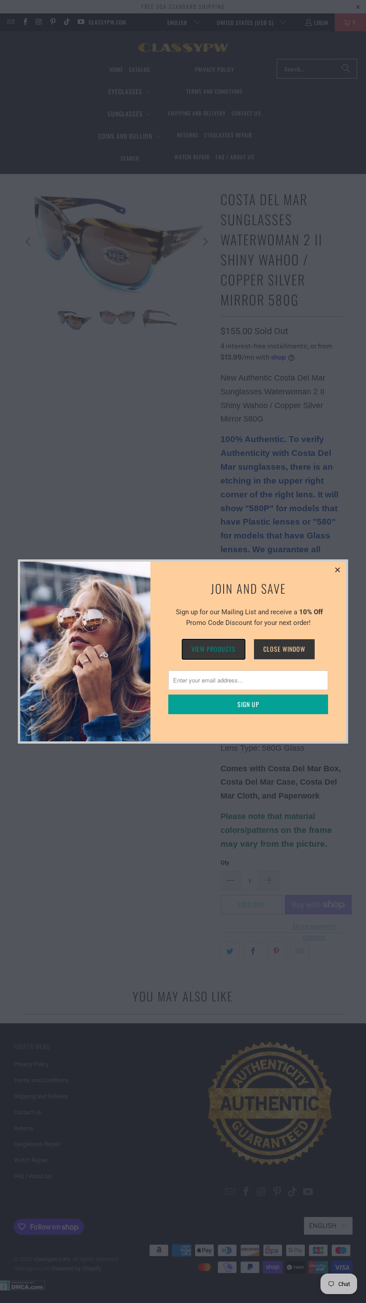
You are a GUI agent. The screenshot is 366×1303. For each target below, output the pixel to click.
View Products (213, 649)
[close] (338, 570)
